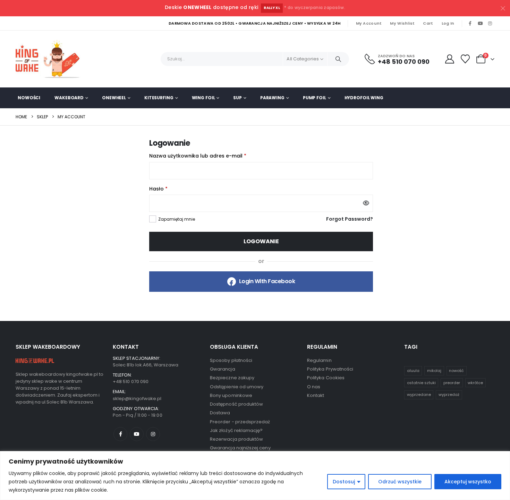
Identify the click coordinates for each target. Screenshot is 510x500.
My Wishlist (402, 23)
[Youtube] (480, 23)
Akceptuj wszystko (467, 481)
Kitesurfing (158, 98)
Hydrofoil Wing (364, 98)
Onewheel (114, 98)
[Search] (338, 59)
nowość (456, 370)
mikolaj (434, 370)
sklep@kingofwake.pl (137, 398)
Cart (428, 23)
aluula (413, 370)
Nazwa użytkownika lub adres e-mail (212, 155)
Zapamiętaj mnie (176, 219)
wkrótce (475, 382)
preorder (451, 382)
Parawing (272, 98)
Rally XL (272, 7)
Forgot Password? (349, 218)
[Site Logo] (50, 59)
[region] (255, 475)
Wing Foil (203, 98)
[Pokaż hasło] (366, 203)
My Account (369, 23)
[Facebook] (470, 23)
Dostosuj (344, 481)
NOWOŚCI (29, 98)
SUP (237, 98)
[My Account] (449, 58)
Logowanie (261, 241)
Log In (448, 23)
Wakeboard (69, 98)
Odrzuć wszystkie (400, 481)
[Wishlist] (465, 58)
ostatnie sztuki (421, 382)
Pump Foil (314, 98)
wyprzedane (419, 394)
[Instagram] (489, 23)
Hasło (172, 188)
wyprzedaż (449, 394)
